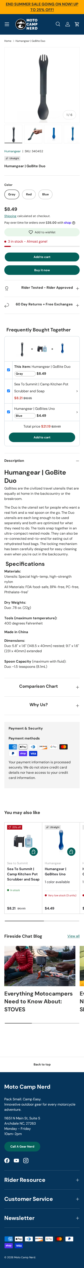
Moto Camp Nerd (24, 1257)
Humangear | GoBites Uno (55, 871)
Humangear (12, 151)
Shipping (10, 216)
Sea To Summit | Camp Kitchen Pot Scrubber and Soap (23, 874)
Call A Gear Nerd (22, 1146)
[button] (42, 232)
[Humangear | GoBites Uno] (61, 841)
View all (73, 936)
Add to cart (42, 257)
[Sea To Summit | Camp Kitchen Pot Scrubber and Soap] (23, 841)
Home (7, 41)
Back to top (42, 1064)
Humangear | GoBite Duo (30, 41)
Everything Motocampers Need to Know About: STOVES (38, 1001)
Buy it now (42, 270)
